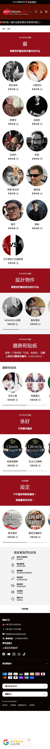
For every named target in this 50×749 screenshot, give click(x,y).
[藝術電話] (35, 307)
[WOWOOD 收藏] (12, 307)
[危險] (37, 140)
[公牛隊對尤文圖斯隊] (13, 245)
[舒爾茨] (13, 106)
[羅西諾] (37, 175)
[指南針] (37, 106)
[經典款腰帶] (12, 448)
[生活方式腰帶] (35, 448)
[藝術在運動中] (35, 520)
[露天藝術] (12, 520)
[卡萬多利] (37, 71)
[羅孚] (13, 210)
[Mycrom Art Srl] (6, 745)
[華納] (37, 210)
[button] (31, 11)
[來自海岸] (13, 71)
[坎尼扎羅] (12, 382)
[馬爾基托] (35, 382)
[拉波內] (13, 140)
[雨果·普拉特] (13, 175)
